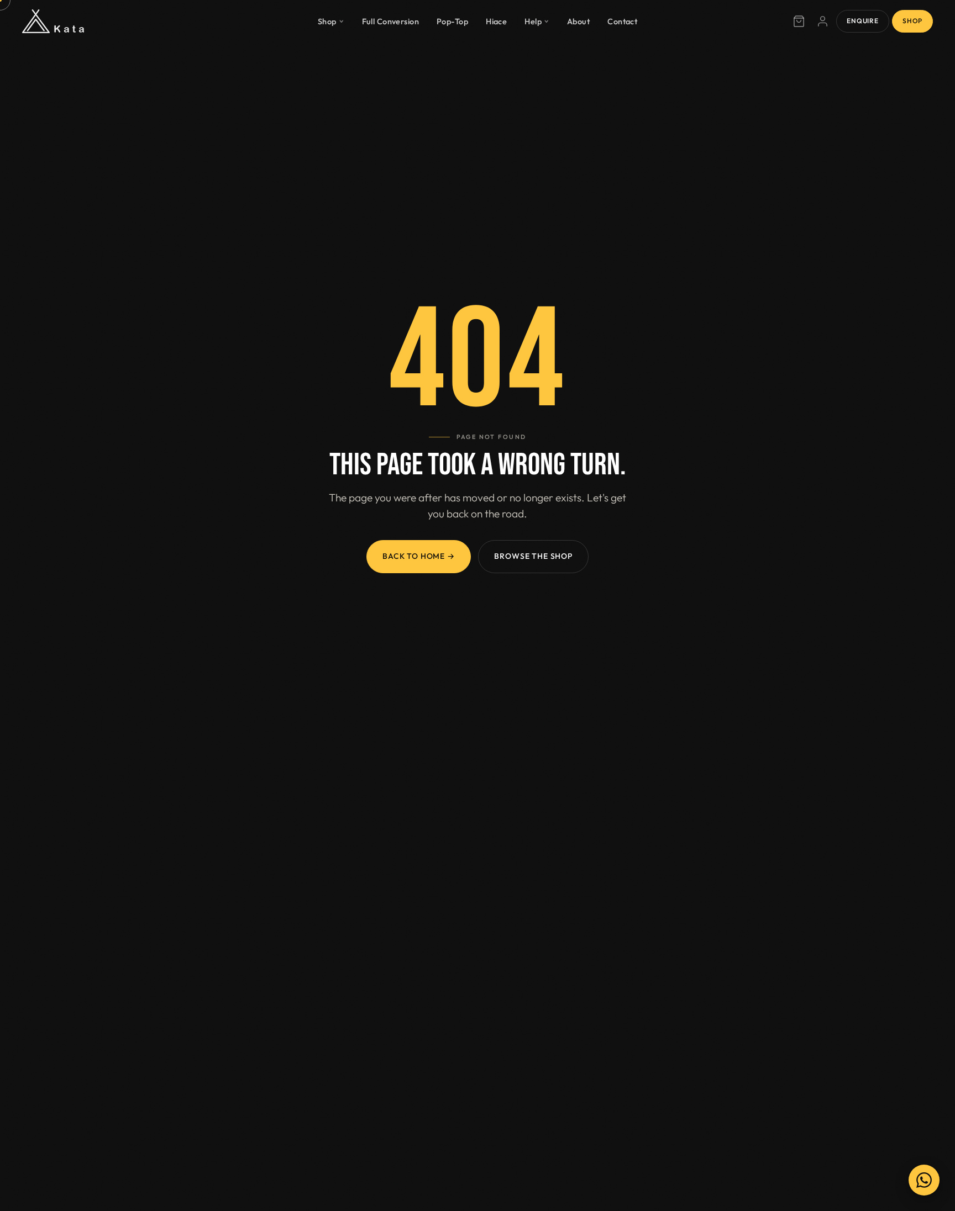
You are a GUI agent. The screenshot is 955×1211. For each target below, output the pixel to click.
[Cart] (798, 21)
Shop (327, 20)
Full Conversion (390, 20)
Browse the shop (533, 556)
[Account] (822, 21)
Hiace (496, 20)
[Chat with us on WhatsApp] (924, 1180)
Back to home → (418, 556)
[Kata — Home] (53, 21)
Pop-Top (452, 20)
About (578, 20)
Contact (622, 20)
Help (533, 20)
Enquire (862, 21)
